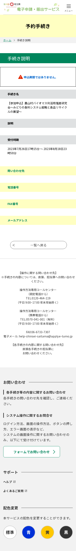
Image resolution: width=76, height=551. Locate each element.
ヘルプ (7, 482)
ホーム (7, 40)
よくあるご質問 (13, 491)
